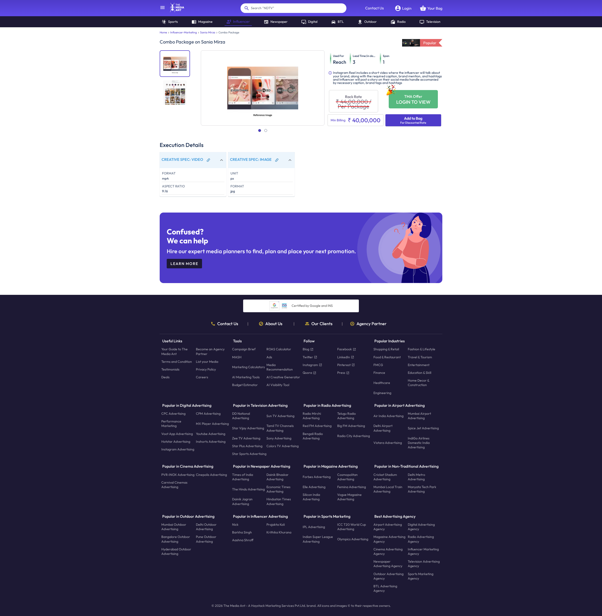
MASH (237, 357)
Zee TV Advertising (246, 438)
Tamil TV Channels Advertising (280, 428)
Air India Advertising (388, 416)
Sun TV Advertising (280, 416)
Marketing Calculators (248, 367)
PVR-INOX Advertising (177, 475)
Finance (379, 373)
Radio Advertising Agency (421, 539)
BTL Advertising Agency (385, 588)
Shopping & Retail (386, 349)
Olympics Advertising (352, 539)
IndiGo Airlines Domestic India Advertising (419, 442)
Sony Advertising (278, 438)
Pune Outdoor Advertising (206, 539)
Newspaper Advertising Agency (387, 564)
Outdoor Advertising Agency (388, 576)
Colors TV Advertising (282, 446)
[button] (193, 160)
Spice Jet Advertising (423, 428)
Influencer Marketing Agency (423, 551)
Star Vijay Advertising (248, 428)
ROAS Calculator (278, 349)
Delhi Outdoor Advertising (206, 526)
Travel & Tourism (420, 357)
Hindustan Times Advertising (278, 501)
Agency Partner (371, 323)
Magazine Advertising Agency (389, 539)
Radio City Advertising (353, 436)
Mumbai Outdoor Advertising (173, 526)
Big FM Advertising (351, 426)
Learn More (184, 263)
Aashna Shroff (242, 540)
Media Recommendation (279, 367)
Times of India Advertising (242, 477)
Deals (165, 377)
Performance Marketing (171, 423)
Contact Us (374, 8)
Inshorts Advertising (211, 441)
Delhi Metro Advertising (416, 477)
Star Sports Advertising (249, 454)
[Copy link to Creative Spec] (208, 160)
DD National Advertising (241, 415)
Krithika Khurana (278, 532)
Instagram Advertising (177, 449)
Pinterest (344, 365)
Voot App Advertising (177, 434)
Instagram (310, 365)
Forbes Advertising (317, 477)
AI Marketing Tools (246, 377)
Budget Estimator (245, 385)
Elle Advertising (314, 487)
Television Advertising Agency (424, 564)
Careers (202, 377)
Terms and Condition (176, 361)
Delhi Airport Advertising (382, 428)
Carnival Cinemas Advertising (174, 484)
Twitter (308, 357)
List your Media (207, 361)
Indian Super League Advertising (318, 539)
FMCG (378, 365)
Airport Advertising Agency (387, 526)
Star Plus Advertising (247, 446)
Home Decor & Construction (418, 383)
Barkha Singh (242, 532)
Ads (269, 357)
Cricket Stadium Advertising (385, 477)
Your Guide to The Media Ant (174, 351)
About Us (273, 323)
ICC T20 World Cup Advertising (351, 526)
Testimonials (170, 369)
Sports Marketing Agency (420, 576)
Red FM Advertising (317, 426)
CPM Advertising (208, 413)
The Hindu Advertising (248, 489)
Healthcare (381, 383)
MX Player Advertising (212, 424)
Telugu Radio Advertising (346, 415)
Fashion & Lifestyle (421, 349)
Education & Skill (419, 373)
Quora (307, 373)
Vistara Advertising (387, 443)
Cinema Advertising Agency (388, 551)
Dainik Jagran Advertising (242, 501)
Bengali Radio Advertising (313, 436)
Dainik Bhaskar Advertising (277, 477)
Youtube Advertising (210, 434)
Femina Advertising (351, 487)
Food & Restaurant (387, 357)
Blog (306, 349)
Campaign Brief (244, 349)
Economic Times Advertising (278, 489)
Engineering (382, 393)
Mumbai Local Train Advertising (387, 489)
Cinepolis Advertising (211, 475)
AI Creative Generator (283, 377)
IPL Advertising (314, 527)
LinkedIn (343, 357)
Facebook (344, 349)
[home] (175, 10)
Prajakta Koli (275, 524)
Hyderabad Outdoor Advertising (176, 551)
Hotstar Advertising (175, 441)
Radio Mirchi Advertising (312, 415)
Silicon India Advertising (311, 497)
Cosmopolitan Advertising (347, 477)
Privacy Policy (206, 369)
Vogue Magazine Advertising (349, 497)
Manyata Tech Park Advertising (422, 489)
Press (341, 373)
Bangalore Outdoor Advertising (175, 539)
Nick (235, 524)
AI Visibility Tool (277, 385)
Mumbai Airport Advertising (419, 415)
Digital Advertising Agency (421, 526)
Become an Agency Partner (210, 351)
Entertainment (418, 365)
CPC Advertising (173, 413)
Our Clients (322, 323)
